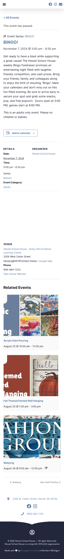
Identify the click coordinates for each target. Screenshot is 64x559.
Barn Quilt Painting (49, 482)
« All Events (11, 17)
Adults (6, 187)
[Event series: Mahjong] (46, 468)
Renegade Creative (30, 550)
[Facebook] (50, 4)
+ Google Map (44, 260)
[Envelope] (60, 4)
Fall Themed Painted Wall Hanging (23, 400)
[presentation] (31, 315)
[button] (4, 4)
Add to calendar (21, 133)
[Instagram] (55, 4)
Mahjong (9, 462)
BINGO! (7, 178)
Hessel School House (43, 153)
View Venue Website (14, 273)
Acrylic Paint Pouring (16, 340)
